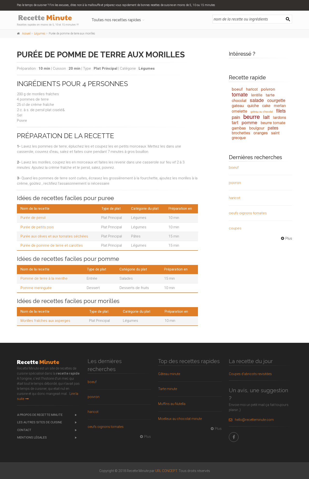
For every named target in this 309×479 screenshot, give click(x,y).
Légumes (39, 33)
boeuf (237, 89)
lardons (279, 117)
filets (281, 110)
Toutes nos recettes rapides (116, 20)
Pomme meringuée (36, 288)
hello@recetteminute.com (254, 420)
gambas (239, 128)
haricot (252, 89)
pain (236, 117)
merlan (280, 105)
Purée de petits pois (37, 227)
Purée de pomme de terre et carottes (52, 245)
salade (257, 100)
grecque (239, 137)
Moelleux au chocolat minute (180, 419)
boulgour (256, 128)
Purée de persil (33, 218)
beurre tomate (273, 122)
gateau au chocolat (262, 111)
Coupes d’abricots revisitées (250, 374)
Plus (288, 238)
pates (273, 127)
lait (266, 116)
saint (275, 132)
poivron (268, 89)
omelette (239, 111)
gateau (238, 105)
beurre (251, 116)
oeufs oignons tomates (248, 213)
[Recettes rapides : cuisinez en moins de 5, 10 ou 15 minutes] (48, 18)
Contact (24, 430)
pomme (249, 122)
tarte (270, 95)
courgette (276, 100)
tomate (240, 94)
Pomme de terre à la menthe (44, 278)
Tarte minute (167, 389)
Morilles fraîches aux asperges (45, 320)
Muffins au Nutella (171, 404)
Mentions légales (32, 437)
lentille (256, 95)
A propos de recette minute (40, 415)
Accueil (26, 33)
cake (266, 105)
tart (235, 122)
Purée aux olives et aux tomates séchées (54, 236)
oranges (260, 132)
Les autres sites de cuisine (39, 422)
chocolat (239, 100)
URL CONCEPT (166, 471)
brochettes (241, 132)
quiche (253, 105)
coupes (235, 228)
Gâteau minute (169, 374)
